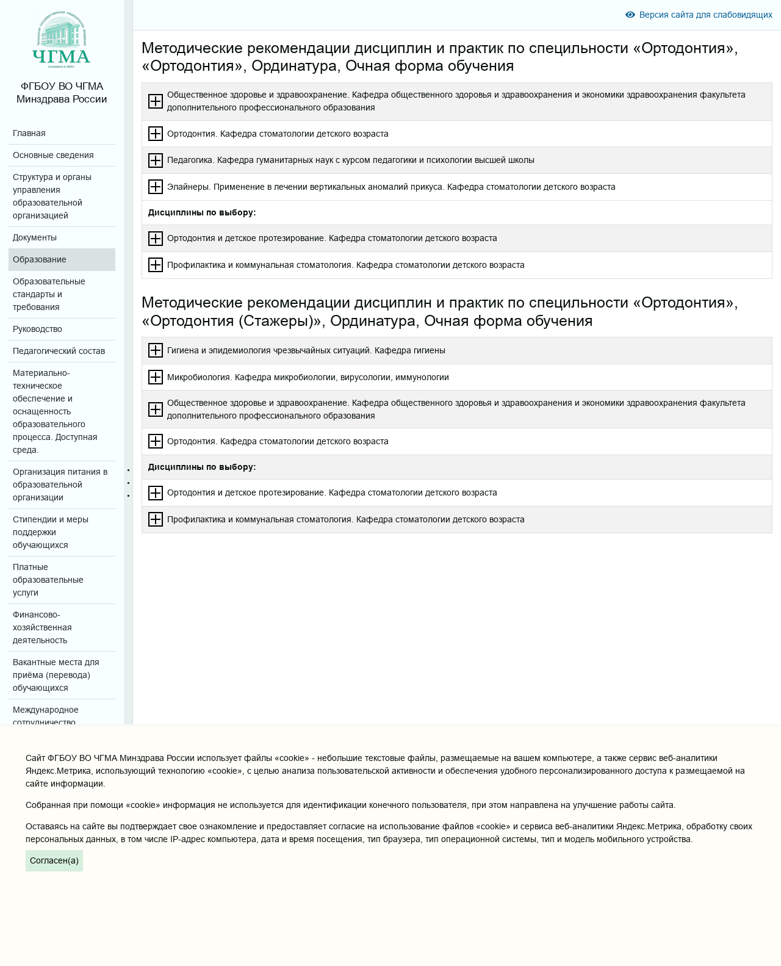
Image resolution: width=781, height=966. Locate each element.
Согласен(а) (54, 860)
